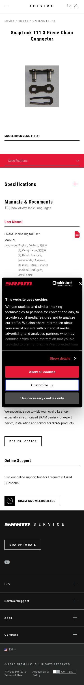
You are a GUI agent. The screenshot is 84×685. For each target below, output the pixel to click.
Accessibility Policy (40, 673)
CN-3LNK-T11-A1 (44, 20)
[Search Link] (69, 7)
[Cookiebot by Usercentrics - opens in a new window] (54, 284)
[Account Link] (76, 7)
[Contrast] (56, 671)
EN (10, 649)
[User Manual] (77, 237)
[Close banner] (80, 283)
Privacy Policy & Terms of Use (15, 673)
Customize (39, 385)
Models (23, 20)
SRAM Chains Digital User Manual (26, 254)
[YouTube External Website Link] (7, 562)
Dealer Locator (23, 441)
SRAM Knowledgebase (36, 501)
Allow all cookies (42, 372)
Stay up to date (22, 544)
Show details (60, 358)
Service (42, 6)
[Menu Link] (6, 6)
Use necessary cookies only (42, 398)
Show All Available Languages (30, 208)
